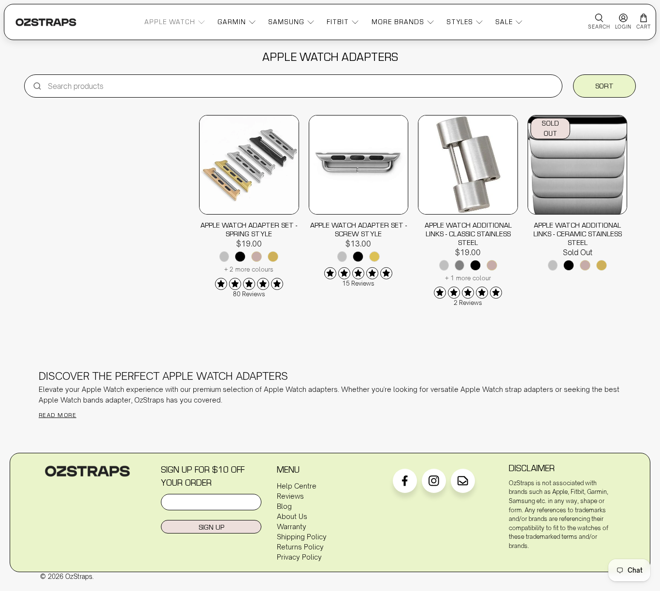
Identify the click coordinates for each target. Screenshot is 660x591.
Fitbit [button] (338, 21)
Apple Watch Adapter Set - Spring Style (249, 229)
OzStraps (78, 576)
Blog (284, 506)
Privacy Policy (299, 557)
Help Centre (296, 486)
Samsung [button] (286, 21)
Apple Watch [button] (169, 21)
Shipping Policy (302, 537)
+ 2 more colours (249, 269)
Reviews (290, 496)
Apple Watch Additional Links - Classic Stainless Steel (468, 233)
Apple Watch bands (71, 400)
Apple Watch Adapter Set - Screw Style (358, 229)
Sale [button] (504, 21)
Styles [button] (459, 21)
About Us (292, 516)
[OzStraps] (45, 22)
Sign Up (211, 527)
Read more (57, 415)
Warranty (291, 526)
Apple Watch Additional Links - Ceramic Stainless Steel (577, 233)
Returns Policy (300, 547)
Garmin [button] (231, 21)
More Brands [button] (398, 21)
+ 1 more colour (468, 278)
